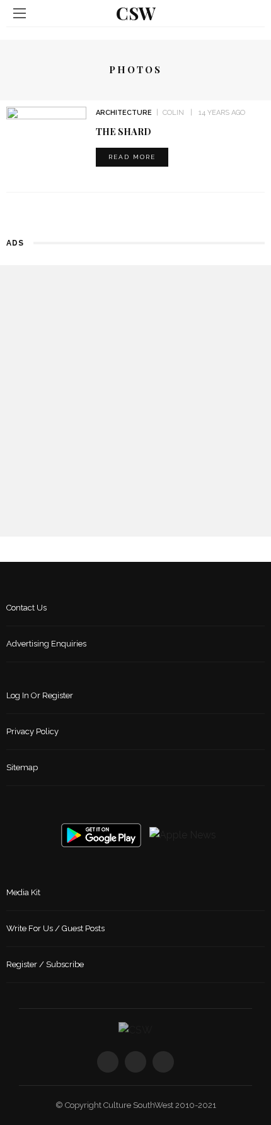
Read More (132, 156)
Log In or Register (39, 695)
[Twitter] (135, 1062)
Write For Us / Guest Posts (55, 928)
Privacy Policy (32, 731)
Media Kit (23, 892)
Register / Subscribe (45, 964)
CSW (136, 13)
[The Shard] (46, 134)
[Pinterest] (163, 1062)
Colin (173, 113)
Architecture (124, 113)
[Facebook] (107, 1062)
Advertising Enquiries (46, 643)
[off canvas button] (19, 13)
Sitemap (22, 767)
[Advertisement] (135, 401)
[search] (251, 13)
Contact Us (26, 607)
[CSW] (135, 1029)
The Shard (123, 131)
